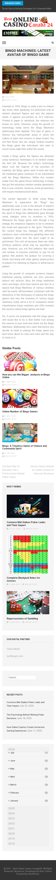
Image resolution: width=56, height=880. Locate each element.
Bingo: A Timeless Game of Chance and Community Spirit (24, 447)
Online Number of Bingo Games (20, 411)
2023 (11, 818)
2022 (11, 823)
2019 (11, 838)
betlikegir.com (15, 656)
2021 (11, 828)
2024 (11, 813)
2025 (11, 808)
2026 (11, 749)
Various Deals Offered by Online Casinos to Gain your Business (42, 470)
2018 (11, 843)
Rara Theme (46, 871)
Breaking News (12, 3)
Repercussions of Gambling (22, 618)
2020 (11, 833)
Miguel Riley (10, 100)
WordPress (33, 874)
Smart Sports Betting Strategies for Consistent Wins (26, 8)
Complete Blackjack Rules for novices (23, 579)
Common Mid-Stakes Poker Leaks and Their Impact (26, 524)
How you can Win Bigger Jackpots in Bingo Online (26, 376)
